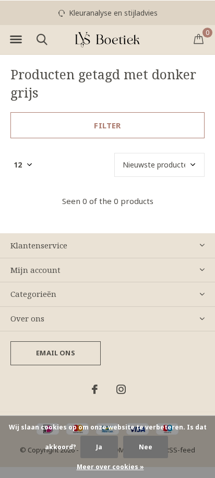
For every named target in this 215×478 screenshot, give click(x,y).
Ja (99, 447)
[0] (199, 38)
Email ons (55, 352)
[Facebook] (95, 389)
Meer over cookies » (110, 466)
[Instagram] (121, 389)
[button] (15, 40)
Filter (107, 125)
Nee (145, 447)
